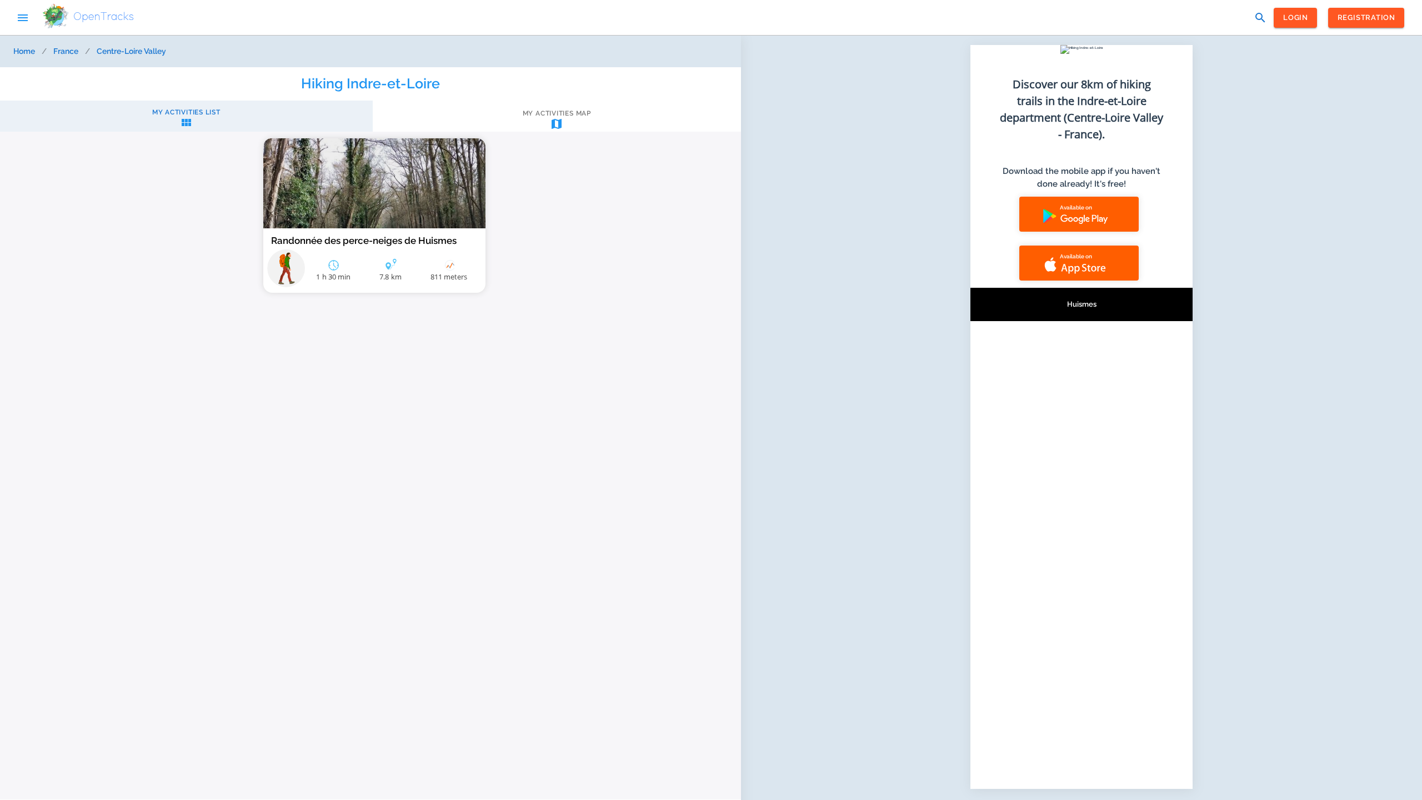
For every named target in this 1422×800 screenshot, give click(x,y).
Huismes (1081, 304)
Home (24, 51)
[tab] (186, 119)
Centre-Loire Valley (131, 51)
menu (22, 17)
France (65, 51)
